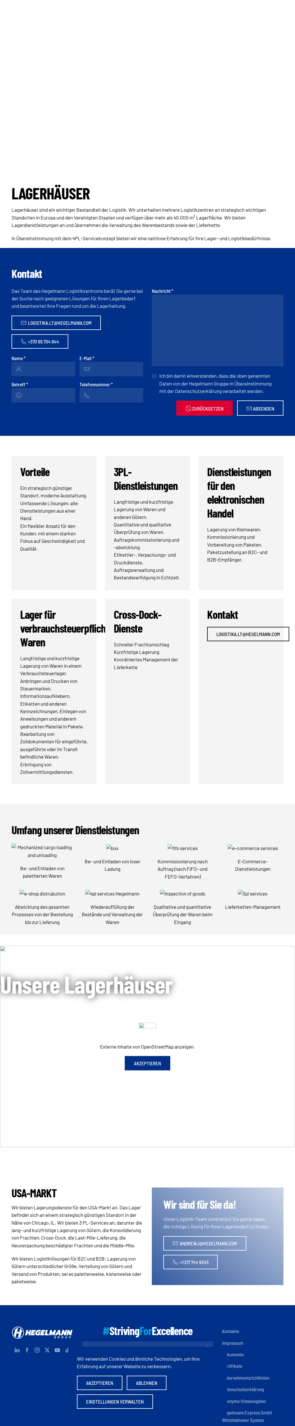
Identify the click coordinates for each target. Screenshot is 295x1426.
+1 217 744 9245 (194, 1262)
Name (18, 358)
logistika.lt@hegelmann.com (60, 323)
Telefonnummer (96, 384)
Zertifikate (232, 1366)
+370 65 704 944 (43, 341)
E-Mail (87, 358)
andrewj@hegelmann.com (208, 1243)
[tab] (144, 155)
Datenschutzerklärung (243, 1389)
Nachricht (162, 291)
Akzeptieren (147, 1063)
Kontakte (230, 1331)
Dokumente (233, 1354)
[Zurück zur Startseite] (147, 10)
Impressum (232, 1343)
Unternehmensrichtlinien (245, 1378)
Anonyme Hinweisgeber (244, 1401)
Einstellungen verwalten (115, 1401)
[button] (280, 10)
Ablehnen (146, 1383)
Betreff (20, 384)
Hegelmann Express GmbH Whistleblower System (247, 1416)
